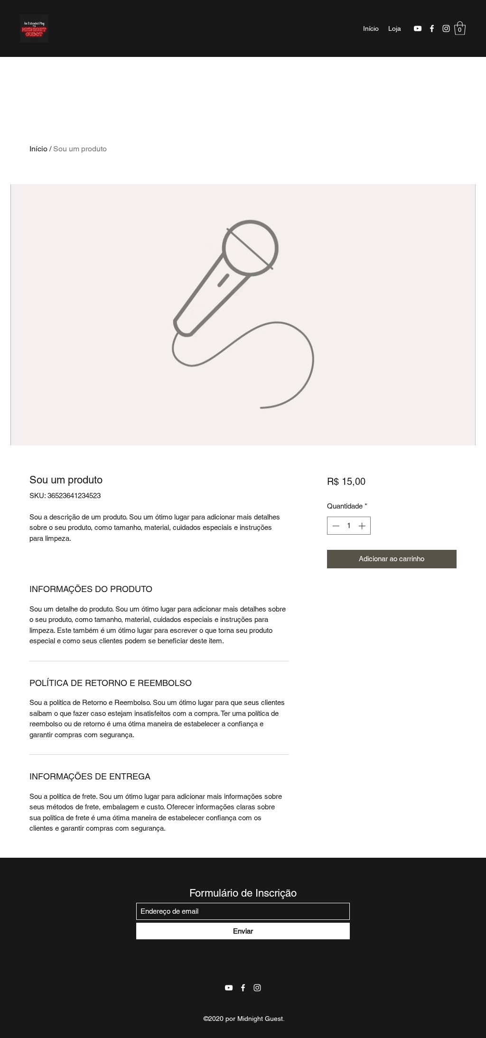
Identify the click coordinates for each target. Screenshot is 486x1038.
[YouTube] (417, 28)
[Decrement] (334, 526)
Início (38, 148)
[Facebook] (432, 28)
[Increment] (362, 526)
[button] (460, 28)
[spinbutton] (348, 526)
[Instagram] (446, 28)
